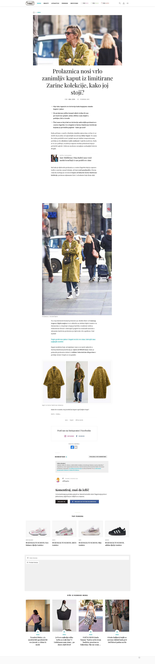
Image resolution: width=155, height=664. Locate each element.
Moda (39, 12)
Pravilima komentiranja (75, 468)
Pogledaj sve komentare (98, 456)
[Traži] (119, 3)
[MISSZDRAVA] (95, 3)
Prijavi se (61, 501)
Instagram (70, 436)
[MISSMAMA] (85, 3)
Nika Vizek (72, 99)
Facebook (81, 436)
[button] (127, 3)
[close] (139, 657)
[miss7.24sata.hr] (30, 3)
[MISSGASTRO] (105, 3)
